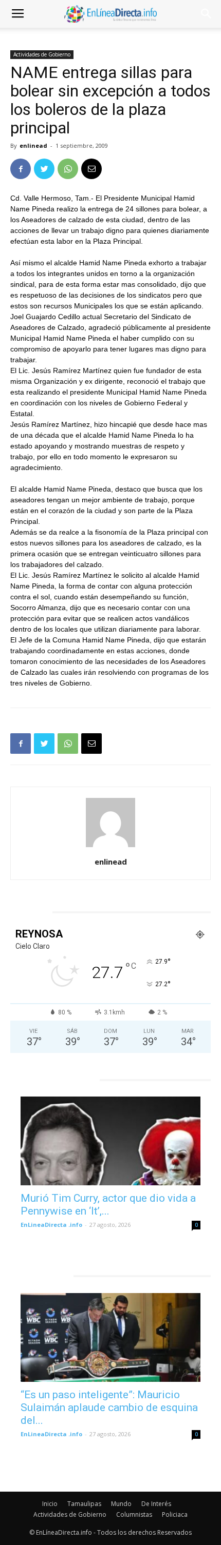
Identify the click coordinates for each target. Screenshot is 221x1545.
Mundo (121, 1503)
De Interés (156, 1503)
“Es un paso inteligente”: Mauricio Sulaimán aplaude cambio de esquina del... (109, 1407)
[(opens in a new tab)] (110, 1141)
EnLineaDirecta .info (51, 1224)
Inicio (50, 1503)
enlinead (33, 145)
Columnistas (134, 1514)
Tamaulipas (84, 1503)
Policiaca (175, 1514)
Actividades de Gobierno (41, 54)
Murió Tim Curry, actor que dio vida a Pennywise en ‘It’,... (108, 1204)
